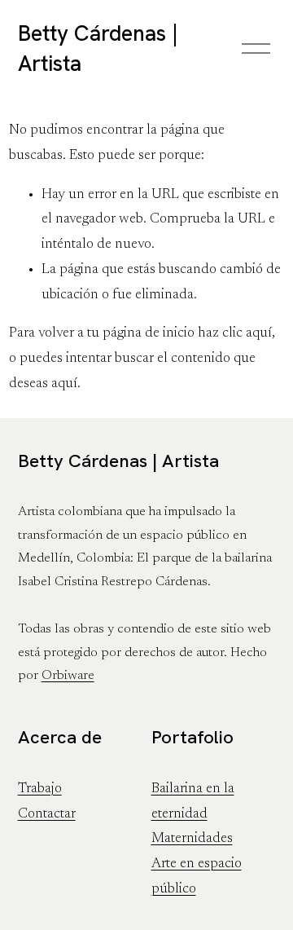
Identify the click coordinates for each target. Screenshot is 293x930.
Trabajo (40, 789)
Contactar (47, 814)
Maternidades (192, 838)
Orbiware (68, 675)
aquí (64, 384)
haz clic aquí (235, 333)
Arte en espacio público (196, 877)
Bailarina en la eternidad (192, 802)
